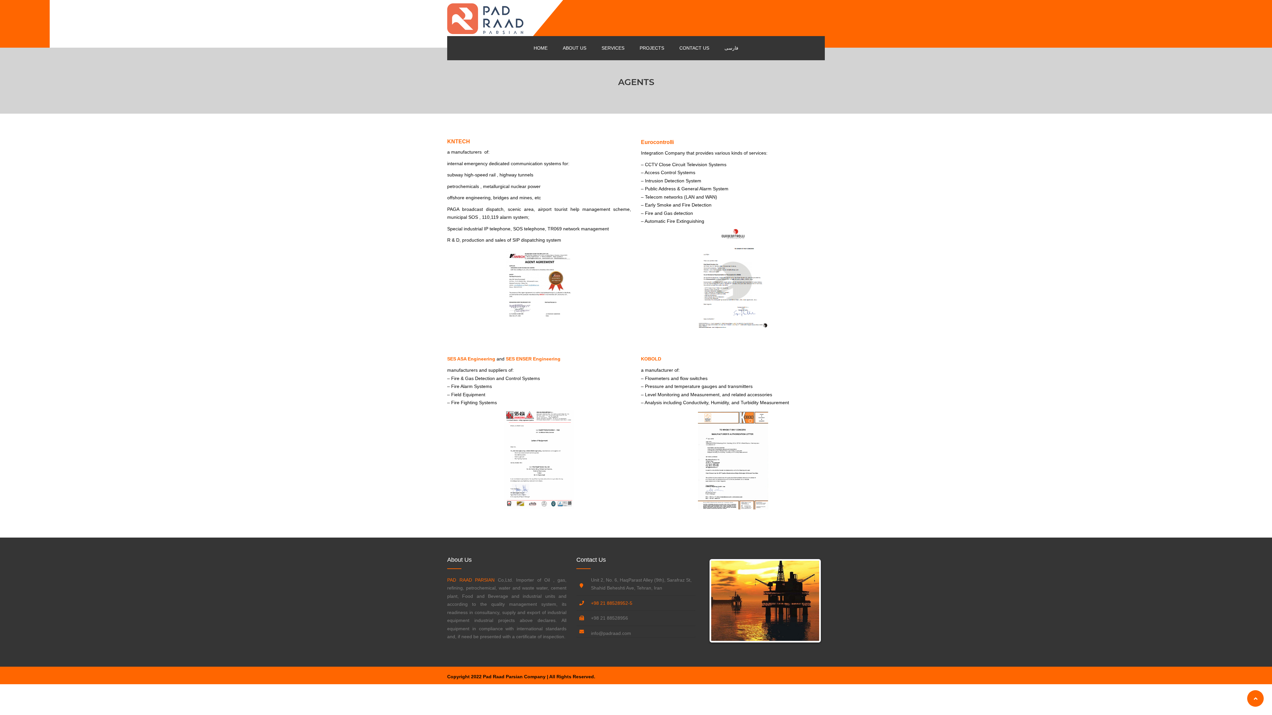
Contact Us (694, 48)
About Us (574, 48)
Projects (652, 48)
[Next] (809, 601)
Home (541, 48)
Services (613, 48)
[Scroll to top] (1255, 698)
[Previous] (721, 601)
